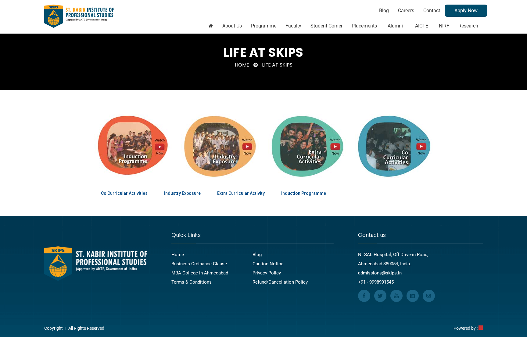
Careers (406, 10)
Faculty (293, 26)
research (468, 26)
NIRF (444, 26)
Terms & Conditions (191, 282)
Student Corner (326, 26)
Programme (263, 26)
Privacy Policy (267, 273)
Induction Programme (303, 193)
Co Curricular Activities (124, 193)
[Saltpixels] (481, 328)
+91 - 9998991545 (376, 282)
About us (232, 26)
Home (242, 64)
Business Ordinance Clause (199, 264)
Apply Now (466, 10)
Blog (384, 10)
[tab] (124, 193)
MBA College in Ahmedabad (199, 273)
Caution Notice (268, 264)
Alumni (395, 26)
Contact (431, 10)
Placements (364, 26)
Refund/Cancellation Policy (280, 282)
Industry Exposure (182, 193)
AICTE (421, 26)
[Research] (211, 26)
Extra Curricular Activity (241, 193)
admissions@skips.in (380, 273)
